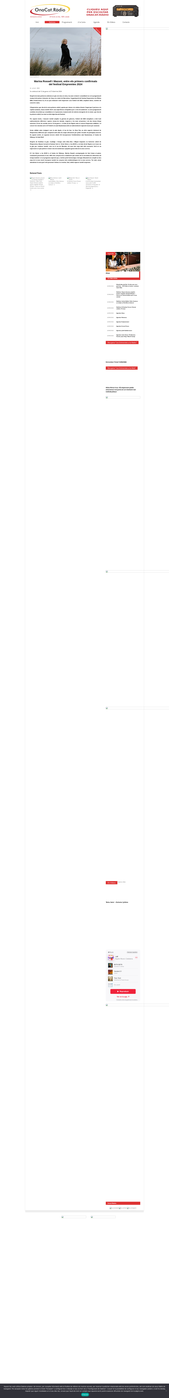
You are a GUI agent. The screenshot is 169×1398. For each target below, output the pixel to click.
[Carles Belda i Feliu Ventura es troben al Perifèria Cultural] (56, 179)
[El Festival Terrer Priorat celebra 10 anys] (75, 179)
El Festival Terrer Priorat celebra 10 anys (74, 182)
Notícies (52, 22)
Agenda (96, 22)
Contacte (126, 22)
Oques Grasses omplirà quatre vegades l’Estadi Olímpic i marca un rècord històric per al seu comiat (37, 185)
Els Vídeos (111, 22)
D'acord (85, 1394)
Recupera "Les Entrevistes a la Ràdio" (122, 342)
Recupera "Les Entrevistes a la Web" (122, 368)
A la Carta (81, 22)
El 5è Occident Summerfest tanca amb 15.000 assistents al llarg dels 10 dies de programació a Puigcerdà (93, 184)
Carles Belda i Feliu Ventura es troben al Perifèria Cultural (56, 183)
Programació (67, 22)
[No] (166, 1391)
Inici (37, 22)
